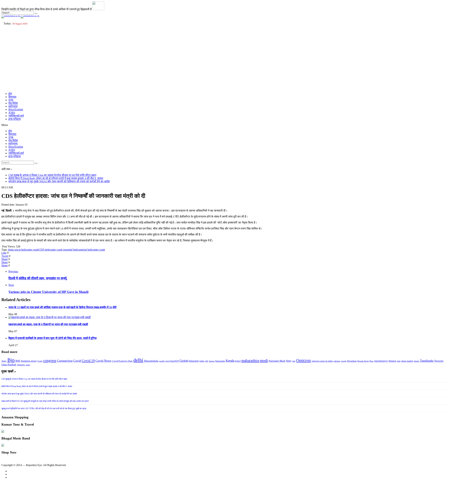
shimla (416, 361)
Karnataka (220, 361)
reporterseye (381, 360)
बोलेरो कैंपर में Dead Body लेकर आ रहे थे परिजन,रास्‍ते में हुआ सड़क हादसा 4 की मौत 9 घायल (55, 178)
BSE (17, 360)
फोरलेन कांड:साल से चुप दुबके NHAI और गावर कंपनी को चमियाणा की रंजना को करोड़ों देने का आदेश (59, 181)
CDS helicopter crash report (54, 249)
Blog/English (15, 109)
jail (206, 361)
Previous (13, 271)
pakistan (336, 361)
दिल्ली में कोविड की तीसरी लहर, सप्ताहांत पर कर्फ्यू (37, 278)
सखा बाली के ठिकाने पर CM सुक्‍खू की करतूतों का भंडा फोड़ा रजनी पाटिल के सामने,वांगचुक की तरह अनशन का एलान (45, 401)
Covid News (103, 360)
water (28, 365)
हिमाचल (12, 96)
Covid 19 (88, 360)
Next (11, 284)
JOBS (11, 112)
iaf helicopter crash (94, 249)
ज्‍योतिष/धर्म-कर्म (16, 115)
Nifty (289, 360)
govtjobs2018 (172, 361)
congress (49, 360)
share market (407, 361)
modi (264, 360)
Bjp (11, 360)
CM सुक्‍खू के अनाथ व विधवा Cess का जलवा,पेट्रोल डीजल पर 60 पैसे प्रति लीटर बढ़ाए (52, 175)
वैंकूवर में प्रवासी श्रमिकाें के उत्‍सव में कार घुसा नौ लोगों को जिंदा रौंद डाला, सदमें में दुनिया (52, 338)
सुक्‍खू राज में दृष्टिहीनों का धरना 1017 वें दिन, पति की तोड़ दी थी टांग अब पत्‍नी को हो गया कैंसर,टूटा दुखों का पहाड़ (43, 408)
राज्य (10, 99)
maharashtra (250, 360)
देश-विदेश (13, 103)
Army (4, 361)
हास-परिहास (14, 118)
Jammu (212, 361)
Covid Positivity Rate (122, 361)
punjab (343, 361)
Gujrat (183, 360)
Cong (40, 361)
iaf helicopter (77, 249)
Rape (371, 361)
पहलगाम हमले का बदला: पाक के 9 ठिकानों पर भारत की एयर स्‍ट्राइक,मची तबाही (48, 324)
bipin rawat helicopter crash (23, 249)
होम (10, 93)
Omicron (303, 360)
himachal (194, 360)
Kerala (230, 360)
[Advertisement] (225, 64)
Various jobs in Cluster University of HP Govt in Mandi (48, 292)
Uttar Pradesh (8, 364)
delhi (138, 360)
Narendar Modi (277, 360)
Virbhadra (21, 365)
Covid (77, 360)
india (201, 361)
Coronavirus (65, 360)
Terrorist (438, 360)
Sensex (392, 360)
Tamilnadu (426, 360)
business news (29, 360)
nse (293, 361)
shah (399, 361)
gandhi (162, 361)
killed (238, 361)
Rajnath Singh (363, 361)
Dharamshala (151, 360)
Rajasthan (352, 361)
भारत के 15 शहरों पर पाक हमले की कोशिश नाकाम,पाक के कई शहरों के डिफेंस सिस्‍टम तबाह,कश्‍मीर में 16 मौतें (62, 307)
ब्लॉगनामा (13, 106)
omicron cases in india (322, 361)
